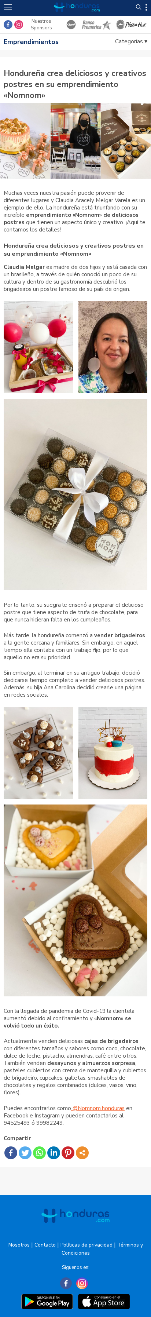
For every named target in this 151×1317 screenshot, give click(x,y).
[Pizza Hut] (132, 25)
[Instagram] (82, 1283)
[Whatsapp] (39, 1152)
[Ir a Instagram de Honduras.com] (18, 24)
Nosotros (19, 1244)
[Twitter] (25, 1152)
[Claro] (71, 25)
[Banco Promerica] (96, 25)
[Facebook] (10, 1152)
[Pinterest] (68, 1152)
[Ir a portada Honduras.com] (77, 15)
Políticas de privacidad (86, 1244)
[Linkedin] (53, 1152)
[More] (82, 1152)
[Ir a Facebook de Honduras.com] (8, 24)
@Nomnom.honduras (98, 1108)
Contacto (45, 1244)
